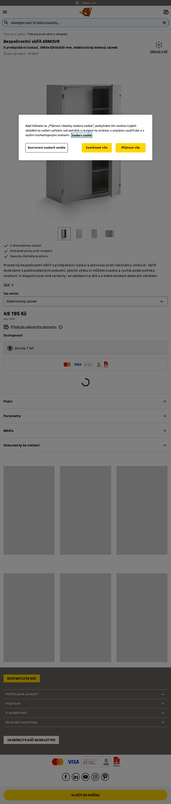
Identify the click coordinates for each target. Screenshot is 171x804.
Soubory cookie (82, 135)
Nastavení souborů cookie (46, 147)
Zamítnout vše (96, 147)
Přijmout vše (130, 147)
